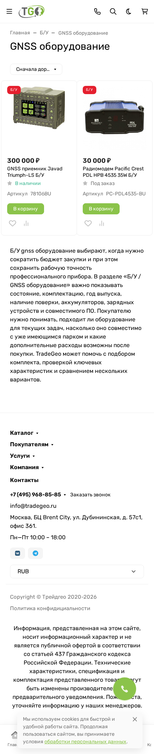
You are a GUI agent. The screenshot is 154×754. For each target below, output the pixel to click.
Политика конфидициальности (50, 608)
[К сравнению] (26, 223)
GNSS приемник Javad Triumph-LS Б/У (34, 172)
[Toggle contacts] (97, 11)
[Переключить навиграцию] (9, 11)
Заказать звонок (90, 495)
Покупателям (29, 444)
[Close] (135, 719)
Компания (24, 467)
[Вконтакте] (17, 553)
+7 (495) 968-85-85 (35, 494)
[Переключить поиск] (113, 11)
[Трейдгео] (31, 11)
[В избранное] (12, 223)
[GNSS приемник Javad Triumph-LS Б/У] (39, 118)
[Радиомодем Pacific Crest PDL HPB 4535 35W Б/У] (114, 118)
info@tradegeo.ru (33, 505)
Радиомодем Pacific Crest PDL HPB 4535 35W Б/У (113, 172)
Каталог (21, 433)
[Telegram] (35, 553)
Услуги (20, 456)
